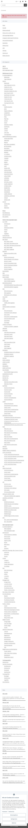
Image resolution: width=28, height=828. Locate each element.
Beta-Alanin (7, 544)
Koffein (5, 574)
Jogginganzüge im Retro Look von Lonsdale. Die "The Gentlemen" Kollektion (13, 774)
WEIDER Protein (7, 511)
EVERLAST (6, 164)
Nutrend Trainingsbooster (10, 397)
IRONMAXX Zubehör (8, 354)
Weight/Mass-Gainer (9, 657)
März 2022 (5, 730)
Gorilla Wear (7, 203)
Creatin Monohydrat (8, 564)
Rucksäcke (6, 670)
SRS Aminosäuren (8, 486)
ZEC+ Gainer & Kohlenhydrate (11, 519)
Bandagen (6, 676)
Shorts (5, 122)
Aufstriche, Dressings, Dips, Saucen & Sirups (13, 550)
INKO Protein (7, 344)
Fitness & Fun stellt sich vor (9, 33)
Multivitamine (7, 639)
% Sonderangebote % (7, 75)
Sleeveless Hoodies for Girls (10, 91)
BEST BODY (5, 239)
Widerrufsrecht (6, 55)
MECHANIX (6, 180)
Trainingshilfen (7, 134)
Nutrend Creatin (8, 389)
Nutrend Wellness (8, 399)
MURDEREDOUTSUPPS (8, 374)
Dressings (6, 554)
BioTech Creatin (7, 261)
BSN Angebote (7, 293)
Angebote (6, 233)
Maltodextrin (7, 655)
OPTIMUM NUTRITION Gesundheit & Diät (13, 424)
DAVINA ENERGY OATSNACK (9, 306)
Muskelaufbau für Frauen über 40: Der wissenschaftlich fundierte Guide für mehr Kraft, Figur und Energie (14, 707)
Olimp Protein (7, 413)
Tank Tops (6, 132)
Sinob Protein (7, 478)
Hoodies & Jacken (8, 106)
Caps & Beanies (7, 79)
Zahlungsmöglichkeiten (8, 35)
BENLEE (6, 142)
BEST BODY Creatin (8, 241)
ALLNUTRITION (6, 235)
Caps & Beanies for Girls (9, 85)
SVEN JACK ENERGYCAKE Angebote (12, 496)
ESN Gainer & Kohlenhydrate (10, 316)
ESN (3, 308)
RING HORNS (7, 190)
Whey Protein (7, 615)
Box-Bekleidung (6, 212)
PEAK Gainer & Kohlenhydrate (11, 438)
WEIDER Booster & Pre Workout (11, 503)
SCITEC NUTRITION (7, 452)
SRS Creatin (7, 490)
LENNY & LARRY (6, 362)
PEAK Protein (7, 442)
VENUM (6, 197)
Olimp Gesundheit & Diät (10, 411)
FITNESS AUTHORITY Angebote (11, 326)
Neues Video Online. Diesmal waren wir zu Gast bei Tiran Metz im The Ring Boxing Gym (13, 762)
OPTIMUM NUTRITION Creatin (11, 419)
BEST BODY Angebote (9, 249)
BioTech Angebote (8, 269)
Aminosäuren (7, 223)
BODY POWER (6, 277)
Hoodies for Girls (8, 87)
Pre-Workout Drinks (8, 588)
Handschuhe (5, 662)
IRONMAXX (5, 350)
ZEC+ (4, 517)
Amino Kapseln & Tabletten (10, 534)
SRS (3, 482)
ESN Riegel (6, 322)
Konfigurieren (14, 819)
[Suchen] (25, 5)
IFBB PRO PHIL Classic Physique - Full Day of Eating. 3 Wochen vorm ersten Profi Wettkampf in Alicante (14, 749)
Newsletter (5, 43)
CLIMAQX (6, 158)
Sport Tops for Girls (8, 93)
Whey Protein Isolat (8, 617)
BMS (4, 273)
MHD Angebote (7, 528)
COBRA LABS (5, 300)
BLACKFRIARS (6, 271)
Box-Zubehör (5, 216)
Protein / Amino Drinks (9, 590)
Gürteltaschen (7, 666)
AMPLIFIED (6, 140)
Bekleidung (5, 68)
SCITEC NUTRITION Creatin (10, 458)
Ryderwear (6, 207)
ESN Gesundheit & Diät (9, 318)
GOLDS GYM (7, 168)
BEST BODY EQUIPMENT (9, 144)
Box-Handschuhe (6, 214)
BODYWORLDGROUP (7, 283)
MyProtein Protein (8, 383)
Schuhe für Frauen (8, 89)
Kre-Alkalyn (6, 566)
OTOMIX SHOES (7, 186)
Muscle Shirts (7, 114)
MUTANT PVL (5, 378)
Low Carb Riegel (7, 623)
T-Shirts (6, 130)
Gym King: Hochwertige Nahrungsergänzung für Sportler (14, 720)
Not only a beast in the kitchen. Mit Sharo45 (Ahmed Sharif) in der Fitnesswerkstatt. (13, 757)
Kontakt (4, 27)
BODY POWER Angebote (9, 281)
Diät (3, 568)
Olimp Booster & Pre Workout (11, 405)
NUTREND (5, 385)
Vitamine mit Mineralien (9, 643)
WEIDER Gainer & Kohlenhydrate (11, 507)
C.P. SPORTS (7, 154)
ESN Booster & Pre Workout (10, 312)
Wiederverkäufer (6, 30)
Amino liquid (7, 536)
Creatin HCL (7, 562)
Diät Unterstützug (8, 570)
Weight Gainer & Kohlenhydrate (10, 649)
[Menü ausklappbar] (1, 1)
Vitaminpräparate (8, 645)
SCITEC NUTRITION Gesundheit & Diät (12, 462)
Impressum (4, 811)
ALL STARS (5, 221)
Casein (5, 605)
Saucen (6, 556)
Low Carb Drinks (8, 586)
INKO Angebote (7, 348)
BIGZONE (5, 251)
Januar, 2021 (5, 777)
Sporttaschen (7, 672)
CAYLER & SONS (7, 156)
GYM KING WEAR (8, 172)
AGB (3, 48)
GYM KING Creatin (8, 334)
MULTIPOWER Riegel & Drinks (11, 372)
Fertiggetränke (6, 580)
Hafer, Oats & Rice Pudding (10, 653)
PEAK (4, 426)
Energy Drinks (7, 582)
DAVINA (4, 304)
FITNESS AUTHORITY (7, 324)
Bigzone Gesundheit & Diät (10, 253)
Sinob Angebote (7, 480)
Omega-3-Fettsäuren (9, 641)
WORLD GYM (7, 199)
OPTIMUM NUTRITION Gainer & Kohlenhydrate (11, 422)
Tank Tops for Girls (8, 101)
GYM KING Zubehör (8, 338)
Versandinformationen (8, 40)
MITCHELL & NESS (8, 182)
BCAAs (5, 542)
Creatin (6, 225)
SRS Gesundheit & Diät (9, 492)
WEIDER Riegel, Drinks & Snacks (11, 515)
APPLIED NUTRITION (7, 237)
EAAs (5, 546)
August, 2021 (6, 738)
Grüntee (6, 572)
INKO (4, 340)
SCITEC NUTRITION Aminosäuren (11, 454)
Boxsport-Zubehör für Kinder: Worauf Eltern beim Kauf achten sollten (14, 735)
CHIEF (4, 298)
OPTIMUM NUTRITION (8, 415)
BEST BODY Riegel (8, 247)
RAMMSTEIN (7, 188)
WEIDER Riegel (7, 513)
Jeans (5, 108)
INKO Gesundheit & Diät (9, 342)
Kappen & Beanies (8, 110)
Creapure (6, 560)
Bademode (6, 83)
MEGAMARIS (5, 366)
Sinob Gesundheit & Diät (9, 476)
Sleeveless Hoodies (8, 124)
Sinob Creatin (7, 472)
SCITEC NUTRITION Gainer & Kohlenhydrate (14, 460)
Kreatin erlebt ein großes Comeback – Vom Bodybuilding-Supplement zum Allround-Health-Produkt (14, 698)
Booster (6, 596)
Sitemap (4, 50)
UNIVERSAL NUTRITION (9, 195)
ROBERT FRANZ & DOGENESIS (9, 450)
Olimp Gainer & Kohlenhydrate (11, 409)
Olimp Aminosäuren (8, 403)
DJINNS (5, 162)
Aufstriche (6, 552)
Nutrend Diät (7, 391)
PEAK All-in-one (7, 428)
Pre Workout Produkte (9, 599)
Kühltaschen (7, 668)
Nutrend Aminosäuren (9, 387)
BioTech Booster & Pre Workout (11, 259)
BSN (3, 289)
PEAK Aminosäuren (8, 430)
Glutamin (6, 548)
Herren (4, 105)
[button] (20, 1)
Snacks (5, 627)
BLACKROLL (6, 148)
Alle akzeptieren (14, 815)
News (4, 25)
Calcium (6, 631)
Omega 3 (6, 578)
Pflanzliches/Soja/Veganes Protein (12, 609)
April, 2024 (5, 723)
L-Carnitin (6, 576)
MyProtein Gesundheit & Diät (10, 381)
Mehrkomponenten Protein (10, 607)
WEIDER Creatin (7, 505)
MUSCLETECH (6, 376)
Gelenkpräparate (8, 633)
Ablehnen (14, 823)
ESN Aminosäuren (8, 310)
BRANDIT (6, 152)
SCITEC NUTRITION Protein (10, 464)
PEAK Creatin (7, 434)
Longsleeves (7, 112)
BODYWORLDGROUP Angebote (11, 287)
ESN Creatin (7, 314)
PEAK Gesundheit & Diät (9, 440)
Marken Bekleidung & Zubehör (10, 136)
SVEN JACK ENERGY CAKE (8, 494)
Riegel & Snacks (6, 619)
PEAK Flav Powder (8, 436)
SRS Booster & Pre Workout (10, 488)
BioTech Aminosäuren (9, 257)
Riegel (5, 231)
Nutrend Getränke (8, 393)
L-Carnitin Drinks (8, 584)
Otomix (5, 205)
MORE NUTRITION (7, 368)
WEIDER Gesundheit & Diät (10, 509)
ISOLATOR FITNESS (8, 174)
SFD (3, 466)
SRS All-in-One (7, 484)
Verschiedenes (6, 682)
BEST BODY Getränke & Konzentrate (12, 245)
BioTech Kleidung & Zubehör (10, 265)
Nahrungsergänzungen (8, 70)
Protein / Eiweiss (6, 603)
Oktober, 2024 (6, 711)
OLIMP (4, 401)
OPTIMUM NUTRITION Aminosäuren (12, 417)
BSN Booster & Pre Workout (10, 294)
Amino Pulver (7, 538)
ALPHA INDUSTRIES (8, 138)
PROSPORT (5, 448)
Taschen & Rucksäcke (7, 664)
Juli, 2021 (5, 753)
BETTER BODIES (7, 146)
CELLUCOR (5, 296)
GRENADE (5, 328)
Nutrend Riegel (7, 395)
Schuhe (6, 120)
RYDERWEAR (7, 191)
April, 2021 (5, 770)
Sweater (6, 128)
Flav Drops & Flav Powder (8, 592)
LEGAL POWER (7, 176)
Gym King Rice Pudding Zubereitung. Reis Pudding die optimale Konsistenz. (12, 727)
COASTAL (6, 160)
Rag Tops (6, 118)
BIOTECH (5, 255)
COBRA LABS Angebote (9, 302)
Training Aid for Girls (9, 103)
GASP (5, 166)
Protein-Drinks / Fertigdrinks (10, 611)
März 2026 (5, 693)
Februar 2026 (6, 702)
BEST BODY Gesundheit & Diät (11, 243)
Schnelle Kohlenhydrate (9, 601)
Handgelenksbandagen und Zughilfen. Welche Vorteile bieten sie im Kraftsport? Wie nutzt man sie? (13, 743)
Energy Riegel (7, 621)
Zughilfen (6, 680)
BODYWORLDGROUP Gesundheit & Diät (13, 285)
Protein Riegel (7, 625)
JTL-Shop (16, 826)
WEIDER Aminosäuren (9, 502)
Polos (5, 116)
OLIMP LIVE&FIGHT (8, 184)
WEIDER (4, 500)
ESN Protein (7, 320)
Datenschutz (11, 811)
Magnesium (7, 635)
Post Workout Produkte (9, 597)
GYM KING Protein (8, 336)
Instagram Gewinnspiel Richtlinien (10, 38)
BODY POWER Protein (9, 279)
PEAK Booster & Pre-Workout (10, 432)
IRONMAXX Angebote (9, 356)
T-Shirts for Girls (8, 99)
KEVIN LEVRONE (6, 360)
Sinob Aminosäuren (8, 470)
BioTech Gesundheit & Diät (10, 263)
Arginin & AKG (7, 540)
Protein (5, 229)
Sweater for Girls (8, 97)
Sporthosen (6, 126)
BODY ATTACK (6, 275)
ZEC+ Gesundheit (8, 521)
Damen (4, 81)
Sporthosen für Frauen (9, 95)
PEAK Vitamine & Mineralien (10, 444)
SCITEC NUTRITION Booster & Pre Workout (13, 456)
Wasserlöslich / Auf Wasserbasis (11, 613)
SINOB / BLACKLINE (7, 468)
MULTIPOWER (6, 370)
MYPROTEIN (5, 379)
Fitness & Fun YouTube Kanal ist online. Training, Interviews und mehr (14, 767)
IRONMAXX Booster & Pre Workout (12, 352)
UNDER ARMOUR (8, 193)
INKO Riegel (7, 346)
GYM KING (5, 330)
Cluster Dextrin (7, 651)
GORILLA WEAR (7, 170)
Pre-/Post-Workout (7, 594)
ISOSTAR (4, 358)
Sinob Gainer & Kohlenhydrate (11, 474)
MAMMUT (5, 364)
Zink (5, 647)
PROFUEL (5, 446)
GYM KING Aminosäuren (9, 332)
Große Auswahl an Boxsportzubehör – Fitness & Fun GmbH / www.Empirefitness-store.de (13, 715)
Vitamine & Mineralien (8, 629)
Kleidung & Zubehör (8, 227)
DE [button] (16, 1)
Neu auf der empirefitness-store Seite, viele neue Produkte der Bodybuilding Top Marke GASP (14, 781)
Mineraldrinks (7, 637)
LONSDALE (6, 178)
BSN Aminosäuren (8, 291)
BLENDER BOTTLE (8, 150)
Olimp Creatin (7, 407)
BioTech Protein (7, 267)
